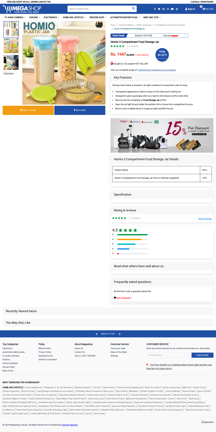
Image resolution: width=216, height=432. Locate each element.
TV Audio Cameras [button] (14, 17)
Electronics (7, 348)
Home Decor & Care (115, 398)
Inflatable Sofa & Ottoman (112, 410)
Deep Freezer (108, 387)
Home (113, 25)
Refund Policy (44, 348)
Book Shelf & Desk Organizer (29, 410)
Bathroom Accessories (136, 398)
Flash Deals (118, 35)
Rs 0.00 (209, 9)
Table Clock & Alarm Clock (197, 410)
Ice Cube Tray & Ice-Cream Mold (17, 395)
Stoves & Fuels (27, 391)
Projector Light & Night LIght (15, 413)
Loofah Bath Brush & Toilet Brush (45, 413)
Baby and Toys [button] (151, 17)
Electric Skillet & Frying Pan (41, 398)
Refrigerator (49, 387)
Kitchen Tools (199, 387)
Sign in (191, 9)
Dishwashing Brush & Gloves (71, 395)
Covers (171, 398)
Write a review (205, 218)
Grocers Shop (9, 367)
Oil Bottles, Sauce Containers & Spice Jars (94, 391)
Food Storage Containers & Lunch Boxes (170, 25)
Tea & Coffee (121, 391)
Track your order (118, 348)
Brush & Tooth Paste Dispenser (169, 410)
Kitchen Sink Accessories (45, 395)
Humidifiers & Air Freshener (97, 406)
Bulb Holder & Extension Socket (84, 410)
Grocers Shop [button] (97, 17)
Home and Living (95, 398)
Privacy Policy (44, 352)
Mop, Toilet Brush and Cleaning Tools (19, 406)
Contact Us (80, 352)
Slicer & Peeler (188, 391)
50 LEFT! (162, 55)
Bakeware (133, 391)
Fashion (6, 359)
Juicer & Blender (172, 391)
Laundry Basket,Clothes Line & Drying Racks (184, 402)
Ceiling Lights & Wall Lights (78, 402)
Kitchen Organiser (11, 391)
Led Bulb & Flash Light (175, 406)
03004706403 (206, 2)
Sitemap (114, 356)
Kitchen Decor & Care (96, 395)
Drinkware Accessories (160, 395)
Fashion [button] (33, 17)
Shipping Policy (45, 356)
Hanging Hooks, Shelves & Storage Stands (112, 402)
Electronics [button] (50, 17)
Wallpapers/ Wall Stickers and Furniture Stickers (60, 406)
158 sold (167, 36)
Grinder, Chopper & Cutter (151, 391)
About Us (79, 348)
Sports (88, 413)
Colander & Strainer (139, 395)
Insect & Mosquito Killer (198, 406)
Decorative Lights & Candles (51, 402)
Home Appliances (33, 387)
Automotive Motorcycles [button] (124, 17)
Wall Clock (181, 398)
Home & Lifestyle (10, 363)
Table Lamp (193, 398)
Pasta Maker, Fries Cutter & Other (71, 398)
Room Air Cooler (152, 387)
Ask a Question (123, 297)
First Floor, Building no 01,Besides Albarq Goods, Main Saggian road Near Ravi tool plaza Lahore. (179, 367)
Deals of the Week (119, 352)
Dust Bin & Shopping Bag (56, 410)
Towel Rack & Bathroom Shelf (139, 410)
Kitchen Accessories (144, 25)
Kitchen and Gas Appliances (129, 387)
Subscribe (202, 355)
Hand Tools (99, 413)
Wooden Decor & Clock (73, 413)
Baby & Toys (8, 371)
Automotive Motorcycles (14, 352)
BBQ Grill (186, 387)
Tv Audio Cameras (11, 356)
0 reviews (133, 46)
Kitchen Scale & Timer (118, 395)
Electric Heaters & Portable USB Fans (19, 402)
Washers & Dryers (82, 387)
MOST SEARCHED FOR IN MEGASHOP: (21, 382)
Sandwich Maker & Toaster (14, 398)
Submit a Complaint (47, 359)
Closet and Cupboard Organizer (148, 402)
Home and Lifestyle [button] (73, 17)
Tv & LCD (96, 387)
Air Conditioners (64, 387)
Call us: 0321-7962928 (85, 356)
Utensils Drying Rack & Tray (185, 395)
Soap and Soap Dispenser (123, 406)
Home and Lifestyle (126, 25)
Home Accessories (157, 398)
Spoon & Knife (203, 391)
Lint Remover (8, 410)
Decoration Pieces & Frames (150, 406)
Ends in (139, 35)
